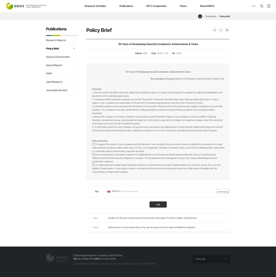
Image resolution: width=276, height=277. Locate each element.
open (262, 6)
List (158, 204)
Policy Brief (225, 16)
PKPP (49, 73)
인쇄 (227, 30)
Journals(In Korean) (56, 90)
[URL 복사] (221, 30)
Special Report (54, 65)
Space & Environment (58, 56)
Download (221, 192)
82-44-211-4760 (105, 258)
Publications (126, 5)
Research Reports (56, 40)
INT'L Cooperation (156, 5)
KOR (254, 6)
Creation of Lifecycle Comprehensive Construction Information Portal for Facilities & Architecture (152, 218)
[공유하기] (214, 30)
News (183, 5)
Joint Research (54, 81)
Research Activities (95, 5)
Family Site (200, 259)
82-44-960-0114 (83, 258)
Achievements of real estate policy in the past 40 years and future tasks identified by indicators (151, 227)
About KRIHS (207, 5)
